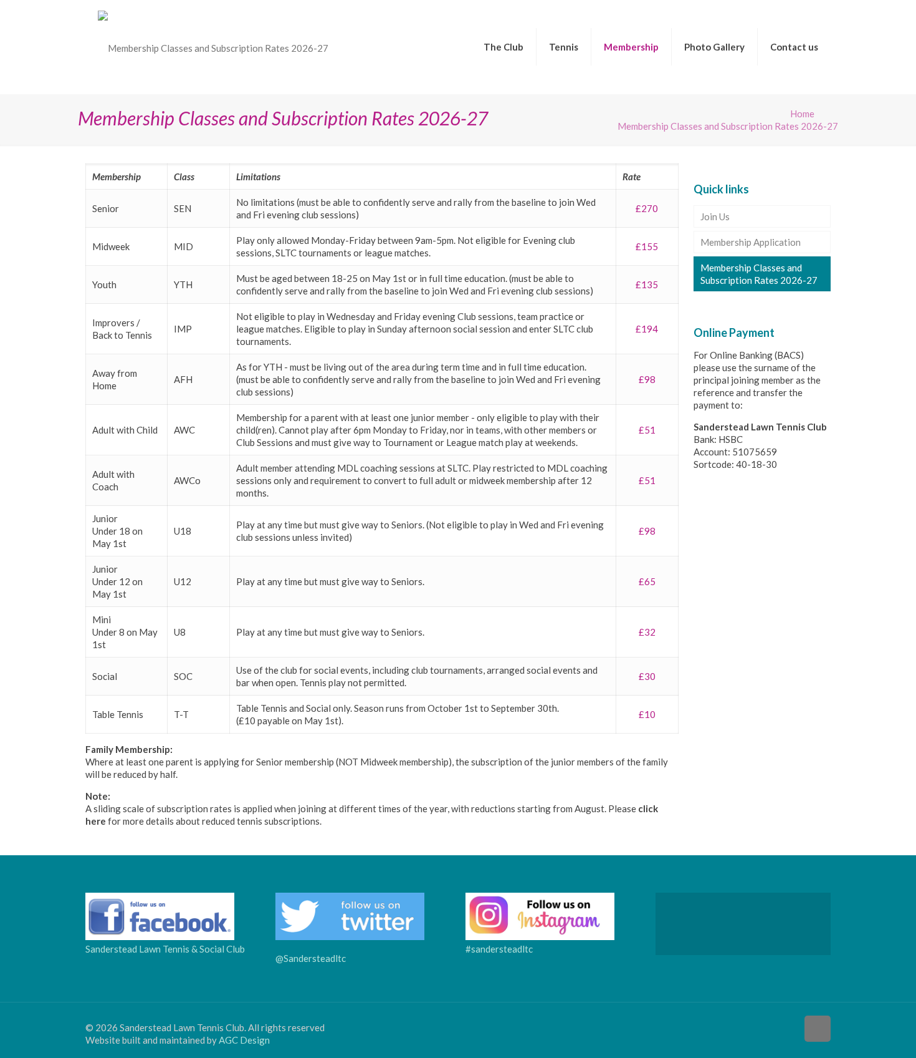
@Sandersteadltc (310, 958)
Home (802, 113)
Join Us (715, 216)
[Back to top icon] (817, 1029)
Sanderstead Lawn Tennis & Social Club (165, 948)
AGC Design (244, 1040)
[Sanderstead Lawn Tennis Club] (213, 47)
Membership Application (750, 242)
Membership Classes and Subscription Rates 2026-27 (759, 274)
